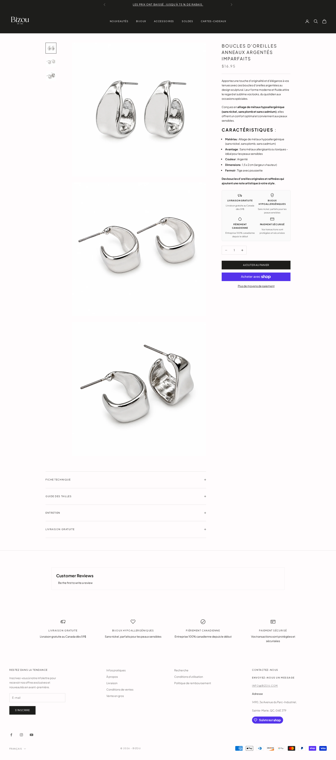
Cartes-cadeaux (213, 21)
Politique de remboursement (192, 683)
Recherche (181, 670)
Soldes (187, 21)
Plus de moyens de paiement (256, 286)
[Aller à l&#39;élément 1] (51, 48)
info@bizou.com (265, 685)
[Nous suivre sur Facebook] (11, 735)
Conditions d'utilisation (188, 676)
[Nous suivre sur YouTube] (31, 735)
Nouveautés (119, 21)
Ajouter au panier (256, 265)
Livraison (111, 683)
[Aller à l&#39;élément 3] (51, 76)
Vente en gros (115, 696)
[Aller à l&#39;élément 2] (51, 62)
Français (15, 748)
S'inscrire (22, 710)
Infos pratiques (116, 670)
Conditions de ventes (119, 689)
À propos (112, 676)
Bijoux (141, 21)
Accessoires (164, 21)
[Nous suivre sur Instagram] (21, 735)
